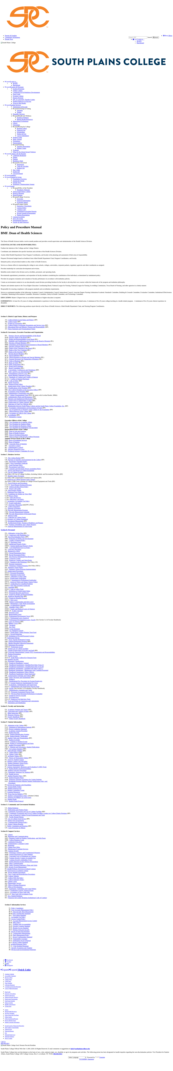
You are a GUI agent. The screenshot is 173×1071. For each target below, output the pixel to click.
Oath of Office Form (16, 589)
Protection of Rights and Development (21, 539)
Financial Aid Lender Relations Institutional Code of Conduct (27, 898)
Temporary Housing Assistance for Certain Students (25, 779)
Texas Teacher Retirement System (19, 639)
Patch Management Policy (21, 935)
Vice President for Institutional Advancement (23, 428)
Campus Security (13, 851)
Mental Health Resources (25, 119)
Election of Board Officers (17, 346)
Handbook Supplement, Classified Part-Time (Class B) (26, 667)
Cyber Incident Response (21, 946)
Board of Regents (18, 193)
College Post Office (14, 847)
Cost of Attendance (23, 136)
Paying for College (21, 127)
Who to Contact (8, 1038)
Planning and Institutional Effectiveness (20, 399)
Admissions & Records (20, 107)
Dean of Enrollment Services (18, 440)
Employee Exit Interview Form (20, 699)
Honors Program (18, 98)
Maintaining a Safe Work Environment (22, 603)
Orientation (16, 125)
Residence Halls (18, 161)
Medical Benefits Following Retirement (20, 643)
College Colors (13, 754)
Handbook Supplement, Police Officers (21, 672)
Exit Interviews (14, 697)
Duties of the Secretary (16, 352)
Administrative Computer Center (18, 843)
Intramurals (20, 164)
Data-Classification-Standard (21, 913)
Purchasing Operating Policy (18, 461)
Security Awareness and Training (21, 948)
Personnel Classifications (16, 661)
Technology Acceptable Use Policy (18, 501)
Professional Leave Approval (19, 618)
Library (15, 123)
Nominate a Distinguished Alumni (23, 184)
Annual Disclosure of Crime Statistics (21, 854)
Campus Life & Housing (15, 154)
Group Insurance (14, 629)
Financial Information (23, 200)
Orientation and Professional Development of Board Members (28, 345)
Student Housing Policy (15, 776)
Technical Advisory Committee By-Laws (21, 451)
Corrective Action (14, 558)
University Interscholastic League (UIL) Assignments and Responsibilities (31, 652)
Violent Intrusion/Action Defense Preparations (23, 862)
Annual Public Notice (14, 787)
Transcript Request (9, 1031)
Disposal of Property (14, 508)
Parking (15, 159)
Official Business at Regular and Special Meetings (25, 357)
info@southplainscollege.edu (80, 1049)
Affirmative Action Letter (18, 576)
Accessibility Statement (10, 976)
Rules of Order (13, 363)
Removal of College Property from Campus (21, 479)
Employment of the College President (20, 386)
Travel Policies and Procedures (17, 483)
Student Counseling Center (15, 790)
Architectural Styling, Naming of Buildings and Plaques (25, 523)
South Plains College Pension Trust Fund (23, 632)
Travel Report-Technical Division (21, 485)
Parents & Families (11, 35)
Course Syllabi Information (11, 988)
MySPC (139, 41)
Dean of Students (14, 442)
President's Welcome (23, 190)
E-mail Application (15, 503)
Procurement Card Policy (17, 467)
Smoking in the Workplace (18, 562)
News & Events (18, 219)
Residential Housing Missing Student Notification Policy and (28, 781)
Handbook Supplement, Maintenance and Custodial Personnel (28, 670)
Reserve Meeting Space (10, 1020)
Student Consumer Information (12, 1022)
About (9, 186)
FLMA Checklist (17, 611)
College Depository (14, 506)
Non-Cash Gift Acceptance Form (22, 894)
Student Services (13, 105)
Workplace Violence (24, 852)
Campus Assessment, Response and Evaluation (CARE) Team (26, 767)
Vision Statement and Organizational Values (21, 329)
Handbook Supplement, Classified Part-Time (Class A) (26, 665)
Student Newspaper (15, 745)
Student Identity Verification (19, 736)
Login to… (139, 39)
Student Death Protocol (16, 801)
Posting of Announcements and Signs (22, 743)
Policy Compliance (17, 908)
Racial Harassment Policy (17, 555)
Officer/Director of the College (18, 411)
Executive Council (14, 446)
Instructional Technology (21, 121)
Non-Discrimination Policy (16, 537)
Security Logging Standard (21, 926)
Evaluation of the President (17, 391)
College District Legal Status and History (21, 320)
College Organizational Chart (19, 395)
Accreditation (12, 415)
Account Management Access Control (25, 921)
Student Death (12, 799)
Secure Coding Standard (20, 942)
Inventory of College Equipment (17, 519)
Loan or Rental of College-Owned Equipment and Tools (27, 815)
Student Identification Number (19, 734)
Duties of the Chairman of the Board (20, 348)
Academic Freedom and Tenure (18, 709)
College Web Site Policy (15, 878)
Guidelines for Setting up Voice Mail (20, 494)
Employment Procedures (15, 571)
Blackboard (140, 43)
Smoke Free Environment (16, 820)
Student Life (21, 168)
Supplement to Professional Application (23, 580)
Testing (19, 112)
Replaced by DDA (14, 551)
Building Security (13, 659)
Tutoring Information (23, 146)
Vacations (12, 625)
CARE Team (8, 981)
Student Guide (17, 137)
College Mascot (14, 752)
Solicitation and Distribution (17, 703)
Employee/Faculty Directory (11, 997)
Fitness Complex (9, 1002)
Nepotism (11, 587)
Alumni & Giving (13, 177)
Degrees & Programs (14, 87)
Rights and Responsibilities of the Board (21, 339)
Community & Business (12, 37)
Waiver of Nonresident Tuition (18, 758)
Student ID (16, 172)
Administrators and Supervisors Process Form (24, 686)
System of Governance (15, 323)
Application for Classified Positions (21, 584)
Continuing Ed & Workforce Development (26, 92)
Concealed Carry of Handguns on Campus (22, 856)
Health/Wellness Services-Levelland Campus (21, 869)
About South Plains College (21, 191)
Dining (15, 157)
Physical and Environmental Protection (23, 949)
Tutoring (18, 145)
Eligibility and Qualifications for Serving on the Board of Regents (29, 341)
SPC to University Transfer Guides (24, 99)
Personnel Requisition (17, 573)
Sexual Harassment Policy (17, 553)
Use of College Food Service (17, 819)
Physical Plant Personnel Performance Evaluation (26, 694)
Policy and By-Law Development (19, 372)
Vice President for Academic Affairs (20, 422)
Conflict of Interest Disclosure (19, 379)
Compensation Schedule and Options (19, 676)
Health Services (14, 774)
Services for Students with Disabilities (19, 785)
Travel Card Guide (15, 488)
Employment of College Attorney (18, 402)
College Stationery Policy (16, 880)
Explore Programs (18, 89)
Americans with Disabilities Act (19, 535)
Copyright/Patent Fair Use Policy (19, 548)
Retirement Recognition (16, 645)
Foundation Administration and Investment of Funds (25, 408)
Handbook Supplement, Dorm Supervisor (22, 674)
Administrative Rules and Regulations (20, 397)
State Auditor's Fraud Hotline (12, 1027)
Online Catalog (17, 90)
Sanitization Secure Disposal (22, 940)
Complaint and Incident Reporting (13, 986)
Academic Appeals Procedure (18, 731)
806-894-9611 (57, 1054)
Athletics (10, 175)
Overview (20, 199)
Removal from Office (16, 384)
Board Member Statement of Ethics (19, 375)
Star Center (16, 170)
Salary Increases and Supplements (20, 677)
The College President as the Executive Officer (23, 390)
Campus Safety (20, 204)
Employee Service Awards (17, 695)
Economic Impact (22, 202)
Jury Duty (12, 627)
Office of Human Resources (17, 885)
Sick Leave (14, 600)
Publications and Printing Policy (18, 810)
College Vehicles (13, 876)
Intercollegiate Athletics (15, 751)
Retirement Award (17, 647)
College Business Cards (16, 840)
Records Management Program (18, 510)
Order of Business (14, 361)
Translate (102, 1057)
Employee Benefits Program (18, 598)
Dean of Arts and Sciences (17, 431)
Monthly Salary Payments (16, 476)
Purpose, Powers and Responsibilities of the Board (25, 336)
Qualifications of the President (17, 388)
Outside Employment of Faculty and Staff (21, 650)
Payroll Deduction (16, 634)
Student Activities (14, 740)
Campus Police (21, 208)
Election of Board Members (18, 343)
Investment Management (15, 521)
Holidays (12, 679)
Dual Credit (16, 94)
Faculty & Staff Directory (21, 222)
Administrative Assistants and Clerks (20, 690)
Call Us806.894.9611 (5, 1042)
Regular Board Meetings (16, 354)
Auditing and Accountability (22, 924)
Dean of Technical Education (18, 435)
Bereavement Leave (15, 614)
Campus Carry (21, 209)
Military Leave (13, 623)
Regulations (17, 654)
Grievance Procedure (14, 549)
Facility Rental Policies (16, 817)
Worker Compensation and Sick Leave (21, 602)
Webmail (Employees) (10, 1035)
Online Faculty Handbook (17, 718)
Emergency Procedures (24, 206)
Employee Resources (10, 995)
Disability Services (19, 114)
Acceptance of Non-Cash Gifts (20, 892)
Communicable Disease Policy (17, 822)
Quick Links (16, 969)
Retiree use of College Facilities (18, 649)
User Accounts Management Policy (22, 910)
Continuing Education (15, 842)
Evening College (18, 96)
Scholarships (21, 132)
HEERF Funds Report (10, 1004)
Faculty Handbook (13, 717)
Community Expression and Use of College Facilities (25, 811)
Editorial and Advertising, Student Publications (24, 747)
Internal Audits (12, 515)
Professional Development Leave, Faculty (22, 620)
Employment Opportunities (11, 999)
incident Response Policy (19, 944)
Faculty (11, 688)
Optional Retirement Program (17, 641)
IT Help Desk (8, 1006)
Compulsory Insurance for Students (19, 772)
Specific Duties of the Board (18, 337)
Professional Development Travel (19, 616)
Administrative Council (15, 447)
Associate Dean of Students (18, 444)
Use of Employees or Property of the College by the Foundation (29, 409)
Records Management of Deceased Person (22, 514)
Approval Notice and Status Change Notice (24, 582)
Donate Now (9, 39)
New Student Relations (15, 896)
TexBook (16, 150)
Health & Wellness (23, 118)
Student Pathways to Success (22, 101)
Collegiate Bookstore (19, 155)
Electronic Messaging (15, 505)
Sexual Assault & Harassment (26, 213)
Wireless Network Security (21, 930)
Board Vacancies (13, 382)
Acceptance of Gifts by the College (20, 413)
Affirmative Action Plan (15, 533)
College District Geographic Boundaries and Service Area (26, 325)
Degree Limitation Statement (18, 729)
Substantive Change (15, 417)
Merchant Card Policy (17, 499)
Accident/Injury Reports (17, 605)
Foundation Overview (20, 179)
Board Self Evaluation (16, 366)
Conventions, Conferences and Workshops (22, 370)
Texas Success (15, 794)
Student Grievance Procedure (17, 770)
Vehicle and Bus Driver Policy (18, 487)
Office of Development (15, 887)
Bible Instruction (13, 713)
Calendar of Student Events (18, 741)
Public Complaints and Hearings (17, 826)
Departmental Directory (20, 220)
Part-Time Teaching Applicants (20, 585)
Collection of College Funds (17, 517)
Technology (16, 141)
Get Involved (20, 163)
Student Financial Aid (14, 788)
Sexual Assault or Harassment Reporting (14, 1026)
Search (150, 37)
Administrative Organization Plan (19, 393)
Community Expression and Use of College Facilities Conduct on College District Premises (38, 813)
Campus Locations (19, 217)
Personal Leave (14, 612)
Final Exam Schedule (10, 1001)
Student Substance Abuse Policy (18, 763)
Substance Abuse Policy (15, 567)
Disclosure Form (16, 542)
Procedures (11, 783)
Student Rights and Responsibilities (20, 769)
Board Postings (17, 195)
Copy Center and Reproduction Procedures (21, 874)
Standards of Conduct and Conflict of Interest (23, 377)
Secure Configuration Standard (22, 937)
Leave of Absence (14, 621)
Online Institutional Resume (11, 1019)
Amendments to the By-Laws (18, 373)
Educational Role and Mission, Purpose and (26, 327)
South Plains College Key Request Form (23, 658)
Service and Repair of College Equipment (21, 470)
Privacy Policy (13, 496)
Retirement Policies (13, 638)
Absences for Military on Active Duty (19, 797)
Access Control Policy (18, 919)
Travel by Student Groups (16, 760)
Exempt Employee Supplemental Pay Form (24, 683)
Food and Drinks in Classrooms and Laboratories (23, 701)
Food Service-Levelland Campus (17, 871)
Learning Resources (13, 792)
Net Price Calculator (9, 1013)
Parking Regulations (23, 215)
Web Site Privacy (15, 497)
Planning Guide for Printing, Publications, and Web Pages (27, 838)
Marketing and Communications (18, 836)
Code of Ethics (13, 381)
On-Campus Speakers (16, 749)
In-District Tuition (13, 756)
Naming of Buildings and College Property (22, 524)
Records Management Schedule (19, 512)
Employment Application (18, 578)
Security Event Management (17, 867)
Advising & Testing (22, 109)
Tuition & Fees (21, 134)
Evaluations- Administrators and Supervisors (23, 685)
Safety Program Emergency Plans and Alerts (23, 865)
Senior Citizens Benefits (15, 824)
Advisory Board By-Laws (16, 449)
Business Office (22, 128)
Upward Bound (18, 173)
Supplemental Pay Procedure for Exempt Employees (25, 681)
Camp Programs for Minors (16, 828)
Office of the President (23, 188)
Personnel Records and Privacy (19, 593)
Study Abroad (17, 139)
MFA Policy (17, 922)
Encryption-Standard (19, 915)
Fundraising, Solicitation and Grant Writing (22, 889)
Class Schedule (8, 983)
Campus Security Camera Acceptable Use (22, 858)
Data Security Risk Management (23, 912)
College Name (12, 322)
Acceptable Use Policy (18, 917)
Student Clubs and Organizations (18, 738)
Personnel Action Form (17, 575)
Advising (20, 110)
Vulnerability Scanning (20, 939)
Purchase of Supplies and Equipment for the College (24, 460)
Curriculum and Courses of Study (18, 711)
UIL (6, 1033)
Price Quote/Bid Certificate (19, 463)
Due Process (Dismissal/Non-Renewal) (21, 557)
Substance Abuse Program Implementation (22, 569)
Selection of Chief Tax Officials (18, 404)
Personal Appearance (15, 564)
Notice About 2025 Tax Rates (12, 1015)
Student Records (14, 732)
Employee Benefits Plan (15, 596)
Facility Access (13, 656)
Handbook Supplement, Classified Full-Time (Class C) (26, 668)
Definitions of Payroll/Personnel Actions (21, 636)
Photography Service (14, 883)
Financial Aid (21, 130)
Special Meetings (14, 355)
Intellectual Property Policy (17, 544)
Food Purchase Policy (16, 465)
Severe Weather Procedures (16, 872)
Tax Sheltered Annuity (16, 630)
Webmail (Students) (9, 1036)
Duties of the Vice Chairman (18, 350)
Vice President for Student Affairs (19, 424)
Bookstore (11, 845)
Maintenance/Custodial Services (18, 849)
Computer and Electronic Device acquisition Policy (25, 469)
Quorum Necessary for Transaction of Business (24, 359)
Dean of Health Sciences (17, 433)
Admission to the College (16, 725)
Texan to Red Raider (19, 103)
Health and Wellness (22, 116)
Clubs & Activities (22, 166)
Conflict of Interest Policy (17, 540)
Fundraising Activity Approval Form (21, 890)
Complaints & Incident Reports (26, 211)
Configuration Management (21, 933)
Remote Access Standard (21, 928)
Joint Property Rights (14, 490)
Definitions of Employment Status (19, 591)
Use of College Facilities (15, 472)
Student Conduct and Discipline (17, 761)
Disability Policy (14, 607)
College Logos (12, 881)
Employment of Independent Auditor (20, 400)
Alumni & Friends (18, 181)
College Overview (21, 197)
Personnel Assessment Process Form (22, 692)
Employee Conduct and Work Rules (20, 560)
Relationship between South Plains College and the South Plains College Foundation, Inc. (36, 406)
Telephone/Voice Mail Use (15, 492)
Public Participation (15, 364)
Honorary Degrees (14, 715)
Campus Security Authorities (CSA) (20, 860)
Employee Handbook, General (19, 663)
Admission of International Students (20, 727)
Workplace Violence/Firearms (18, 566)
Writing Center (21, 148)
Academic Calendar (9, 974)
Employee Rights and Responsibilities (21, 594)
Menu (168, 35)
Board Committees (15, 368)
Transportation (17, 143)
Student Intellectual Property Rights (21, 546)
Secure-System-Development (20, 931)
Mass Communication (16, 863)
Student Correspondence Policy (18, 796)
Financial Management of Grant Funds (20, 526)
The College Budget (14, 458)
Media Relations (13, 808)
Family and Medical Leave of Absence (22, 609)
